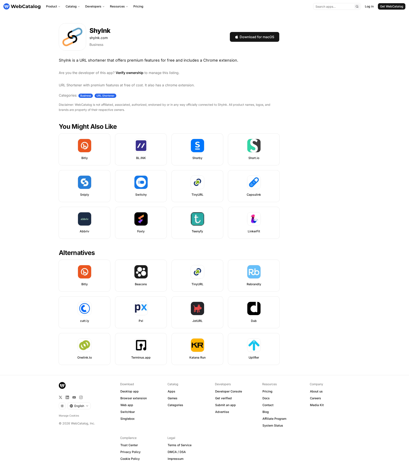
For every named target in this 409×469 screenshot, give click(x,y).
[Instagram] (81, 397)
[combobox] (79, 405)
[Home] (21, 6)
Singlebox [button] (127, 418)
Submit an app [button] (225, 405)
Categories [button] (175, 405)
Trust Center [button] (129, 445)
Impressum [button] (175, 458)
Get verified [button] (223, 398)
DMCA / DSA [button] (177, 452)
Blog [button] (265, 412)
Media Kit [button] (317, 405)
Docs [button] (266, 398)
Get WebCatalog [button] (391, 6)
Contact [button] (268, 405)
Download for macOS (257, 37)
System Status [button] (272, 425)
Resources (117, 6)
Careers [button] (315, 398)
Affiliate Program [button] (274, 418)
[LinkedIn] (67, 397)
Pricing (138, 6)
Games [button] (172, 398)
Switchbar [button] (127, 412)
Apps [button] (171, 391)
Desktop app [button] (129, 391)
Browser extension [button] (133, 398)
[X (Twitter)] (60, 397)
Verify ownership (129, 73)
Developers (93, 6)
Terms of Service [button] (180, 445)
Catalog (71, 6)
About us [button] (316, 391)
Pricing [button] (267, 391)
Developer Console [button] (228, 391)
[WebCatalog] (62, 385)
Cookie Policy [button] (130, 458)
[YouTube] (74, 397)
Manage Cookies (69, 415)
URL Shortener (105, 95)
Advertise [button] (222, 412)
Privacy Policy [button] (130, 452)
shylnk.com (98, 38)
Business (96, 44)
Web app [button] (126, 405)
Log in (369, 6)
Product (51, 6)
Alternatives (77, 252)
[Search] (357, 6)
